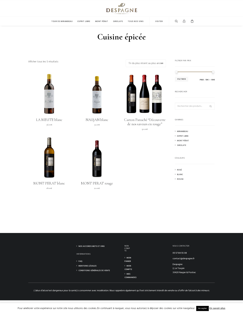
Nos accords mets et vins (92, 246)
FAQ (80, 261)
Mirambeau (182, 131)
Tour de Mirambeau (62, 21)
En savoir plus (217, 308)
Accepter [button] (202, 308)
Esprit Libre (182, 136)
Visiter (159, 21)
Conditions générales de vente (94, 270)
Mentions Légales (88, 266)
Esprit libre (84, 21)
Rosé (179, 170)
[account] (184, 21)
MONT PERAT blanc (49, 183)
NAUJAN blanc (97, 120)
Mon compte (128, 267)
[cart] (191, 21)
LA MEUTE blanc (49, 120)
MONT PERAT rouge (97, 183)
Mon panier (127, 259)
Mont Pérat (101, 21)
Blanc (180, 174)
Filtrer (181, 79)
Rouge (180, 179)
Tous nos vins (135, 21)
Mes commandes (130, 275)
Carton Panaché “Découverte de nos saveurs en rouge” (144, 122)
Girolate (118, 21)
